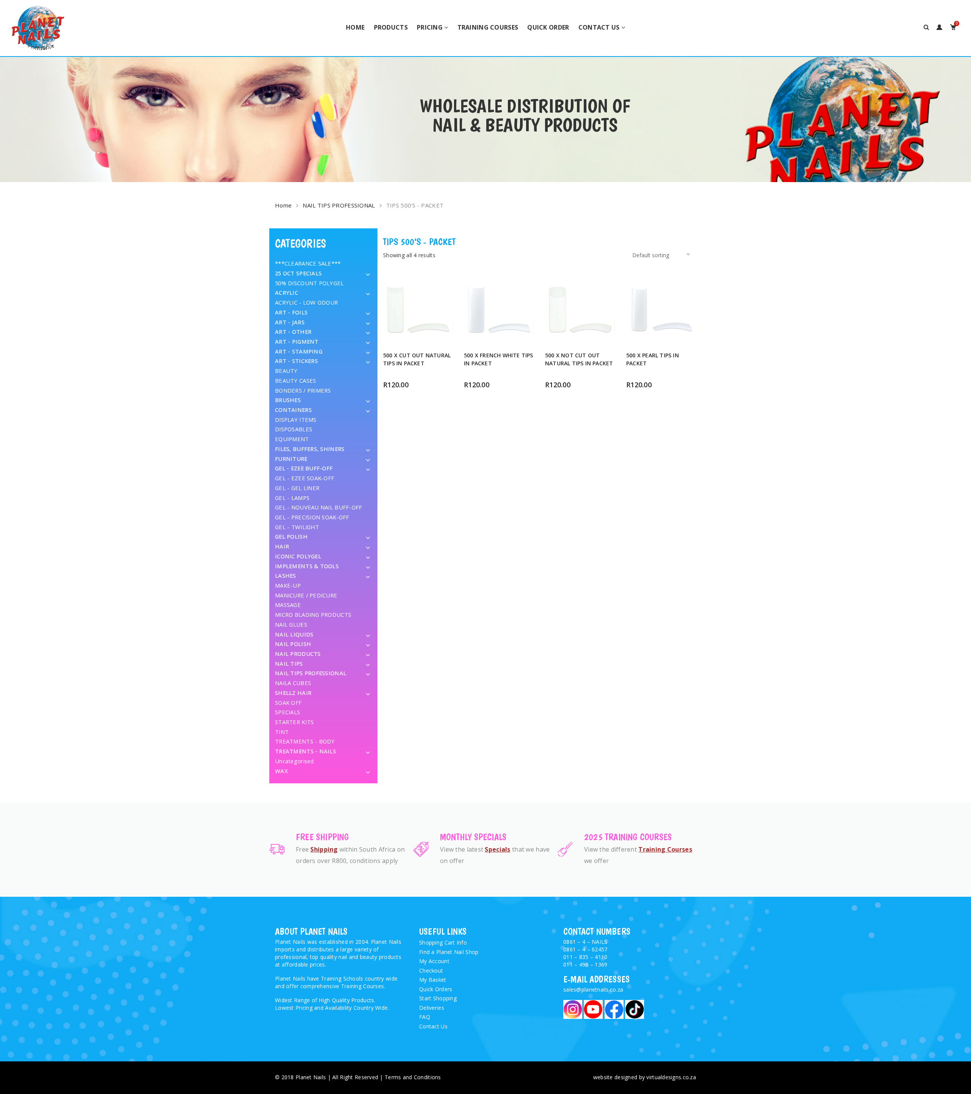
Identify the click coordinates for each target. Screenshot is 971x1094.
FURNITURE (291, 458)
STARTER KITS (294, 722)
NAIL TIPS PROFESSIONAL (339, 205)
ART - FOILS (291, 312)
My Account (434, 961)
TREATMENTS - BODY (305, 741)
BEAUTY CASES (295, 380)
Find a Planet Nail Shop (448, 952)
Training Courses (487, 27)
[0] (953, 27)
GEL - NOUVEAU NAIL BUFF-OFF (318, 507)
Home (355, 27)
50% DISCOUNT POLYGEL (309, 283)
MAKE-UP (288, 585)
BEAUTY (286, 370)
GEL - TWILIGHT (297, 527)
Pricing (430, 27)
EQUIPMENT (292, 439)
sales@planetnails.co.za (593, 989)
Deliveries (431, 1007)
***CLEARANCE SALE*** (308, 263)
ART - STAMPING (298, 351)
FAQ (424, 1016)
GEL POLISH (291, 536)
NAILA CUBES (293, 683)
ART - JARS (290, 322)
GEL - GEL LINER (297, 488)
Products (391, 27)
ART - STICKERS (296, 361)
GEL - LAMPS (292, 497)
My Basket (432, 979)
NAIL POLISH (293, 644)
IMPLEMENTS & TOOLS (307, 566)
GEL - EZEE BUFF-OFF (304, 468)
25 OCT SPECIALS (298, 273)
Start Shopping (438, 998)
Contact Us (599, 27)
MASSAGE (288, 604)
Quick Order (548, 27)
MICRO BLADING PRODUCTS (313, 614)
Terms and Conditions (413, 1077)
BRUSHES (288, 400)
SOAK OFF (288, 702)
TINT (282, 732)
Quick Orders (435, 989)
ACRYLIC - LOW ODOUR (306, 302)
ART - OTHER (293, 331)
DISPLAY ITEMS (296, 419)
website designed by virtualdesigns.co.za (644, 1077)
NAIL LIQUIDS (294, 634)
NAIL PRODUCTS (298, 653)
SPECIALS (287, 712)
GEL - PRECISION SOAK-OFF (312, 517)
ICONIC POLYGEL (298, 556)
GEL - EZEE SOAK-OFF (304, 478)
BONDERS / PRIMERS (303, 390)
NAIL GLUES (291, 624)
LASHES (285, 575)
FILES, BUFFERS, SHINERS (309, 449)
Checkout (431, 970)
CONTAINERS (293, 409)
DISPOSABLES (293, 429)
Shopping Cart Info (443, 942)
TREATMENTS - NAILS (305, 751)
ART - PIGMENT (297, 341)
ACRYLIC (286, 292)
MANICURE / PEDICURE (306, 595)
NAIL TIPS (289, 663)
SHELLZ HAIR (293, 692)
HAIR (282, 546)
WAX (281, 771)
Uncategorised (294, 761)
